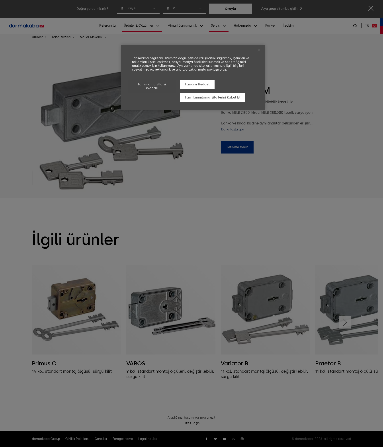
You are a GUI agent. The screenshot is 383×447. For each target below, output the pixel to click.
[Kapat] (259, 50)
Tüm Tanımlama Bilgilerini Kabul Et (213, 97)
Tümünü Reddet (197, 84)
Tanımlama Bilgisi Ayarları (152, 86)
